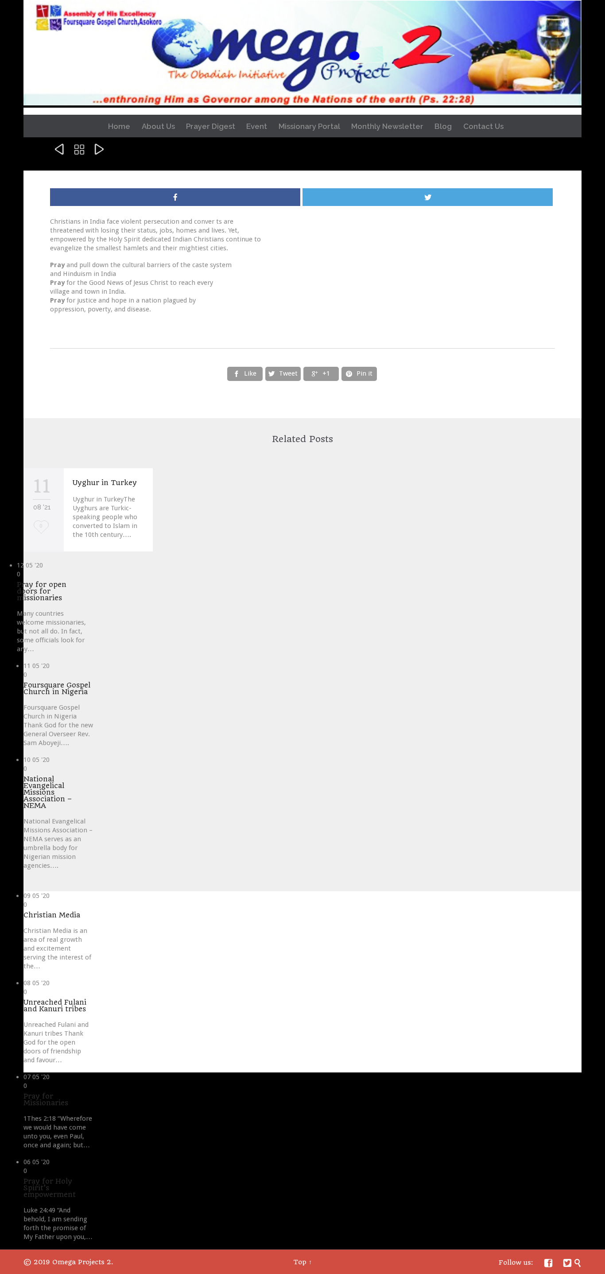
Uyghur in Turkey (105, 482)
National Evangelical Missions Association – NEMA (47, 792)
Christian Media (51, 915)
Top (299, 1262)
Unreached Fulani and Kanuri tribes (54, 1005)
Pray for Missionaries (45, 1099)
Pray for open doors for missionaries (41, 591)
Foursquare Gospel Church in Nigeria (56, 688)
